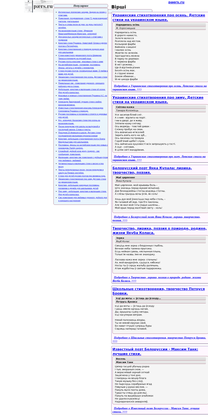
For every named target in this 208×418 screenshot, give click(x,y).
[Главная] (38, 6)
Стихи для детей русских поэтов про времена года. (82, 176)
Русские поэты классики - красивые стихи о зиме (80, 62)
